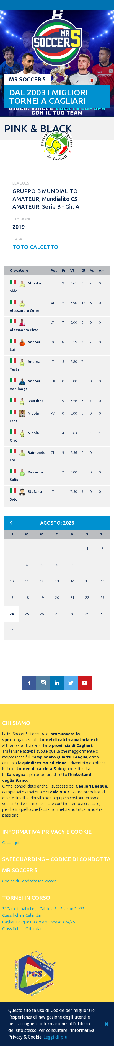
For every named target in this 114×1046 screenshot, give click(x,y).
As (92, 270)
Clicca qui (10, 842)
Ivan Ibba (36, 401)
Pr (64, 270)
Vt (72, 270)
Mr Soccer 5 (27, 79)
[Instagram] (43, 683)
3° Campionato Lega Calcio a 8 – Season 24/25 (43, 908)
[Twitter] (71, 683)
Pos (54, 270)
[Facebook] (29, 683)
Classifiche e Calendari (22, 915)
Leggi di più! (55, 1037)
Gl (83, 270)
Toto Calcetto (35, 247)
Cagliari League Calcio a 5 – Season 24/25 (38, 922)
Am (102, 270)
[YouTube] (85, 683)
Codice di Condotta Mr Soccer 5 (30, 881)
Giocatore (19, 270)
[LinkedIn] (57, 683)
